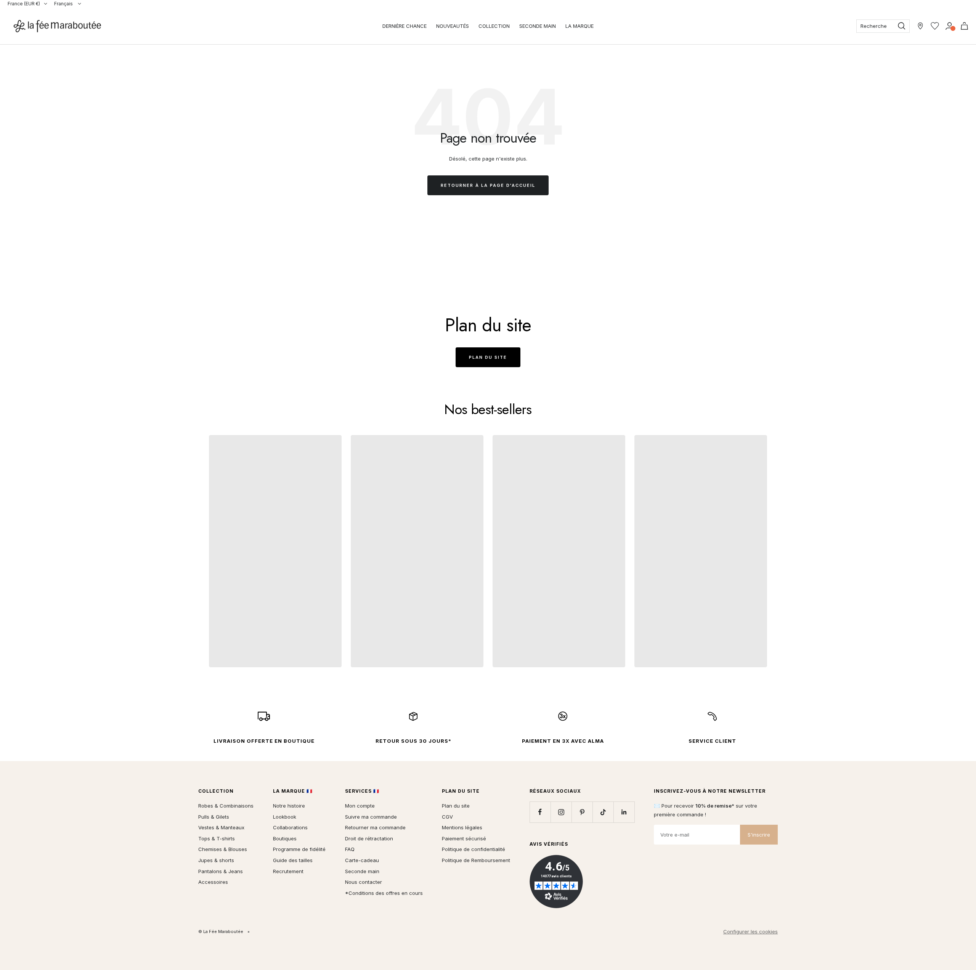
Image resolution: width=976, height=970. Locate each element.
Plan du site (488, 357)
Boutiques (285, 838)
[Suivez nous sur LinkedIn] (623, 811)
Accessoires (213, 882)
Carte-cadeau (362, 860)
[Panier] (964, 26)
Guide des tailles (293, 860)
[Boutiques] (920, 26)
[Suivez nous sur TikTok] (602, 811)
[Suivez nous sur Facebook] (540, 811)
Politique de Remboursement (476, 860)
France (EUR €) (24, 3)
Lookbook (284, 817)
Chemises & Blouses (222, 849)
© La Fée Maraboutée (220, 931)
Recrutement (288, 871)
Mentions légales (462, 827)
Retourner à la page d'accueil (488, 185)
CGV (447, 817)
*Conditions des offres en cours (384, 893)
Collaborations (290, 827)
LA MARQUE (579, 26)
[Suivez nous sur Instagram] (561, 811)
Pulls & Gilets (213, 817)
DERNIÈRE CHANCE (404, 26)
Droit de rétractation (369, 838)
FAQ (350, 849)
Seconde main (362, 871)
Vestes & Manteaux (221, 827)
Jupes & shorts (216, 860)
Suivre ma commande (371, 817)
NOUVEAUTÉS (452, 26)
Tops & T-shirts (216, 838)
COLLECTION (494, 26)
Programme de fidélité (299, 849)
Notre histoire (289, 806)
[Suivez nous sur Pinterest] (581, 811)
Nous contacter (363, 882)
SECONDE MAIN (537, 26)
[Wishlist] (935, 26)
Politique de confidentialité (473, 849)
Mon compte (360, 806)
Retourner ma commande (375, 827)
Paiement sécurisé (464, 838)
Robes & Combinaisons (226, 806)
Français (64, 3)
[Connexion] (950, 26)
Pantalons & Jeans (220, 871)
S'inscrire (759, 835)
